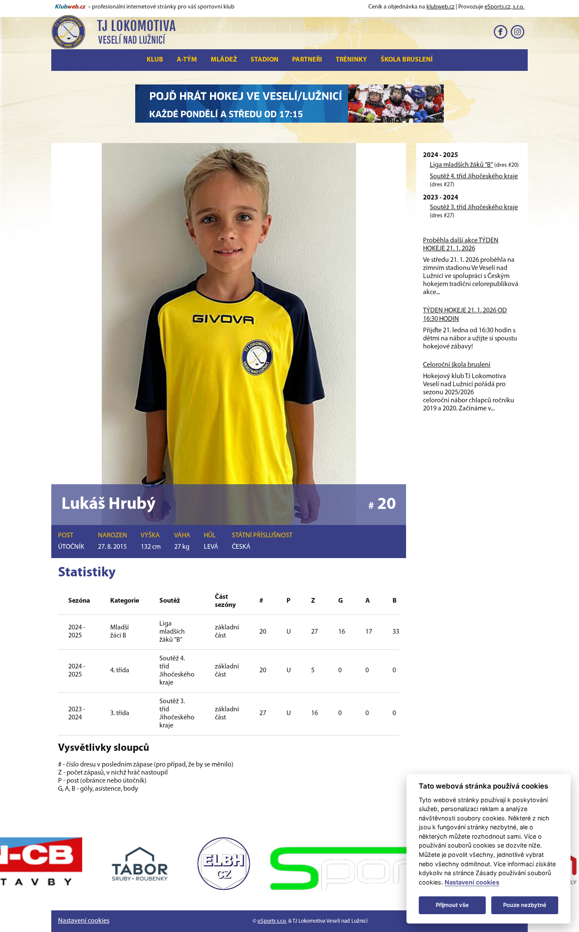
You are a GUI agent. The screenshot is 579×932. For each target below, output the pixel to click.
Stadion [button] (264, 59)
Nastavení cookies (83, 921)
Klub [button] (155, 59)
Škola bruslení (407, 59)
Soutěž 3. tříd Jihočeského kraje (474, 207)
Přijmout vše (452, 904)
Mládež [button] (224, 59)
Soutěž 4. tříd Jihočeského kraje (474, 176)
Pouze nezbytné (524, 904)
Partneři (307, 59)
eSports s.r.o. (272, 921)
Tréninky (351, 59)
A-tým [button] (187, 59)
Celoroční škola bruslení (456, 365)
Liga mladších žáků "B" (461, 165)
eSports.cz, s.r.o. (504, 7)
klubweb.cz (440, 7)
